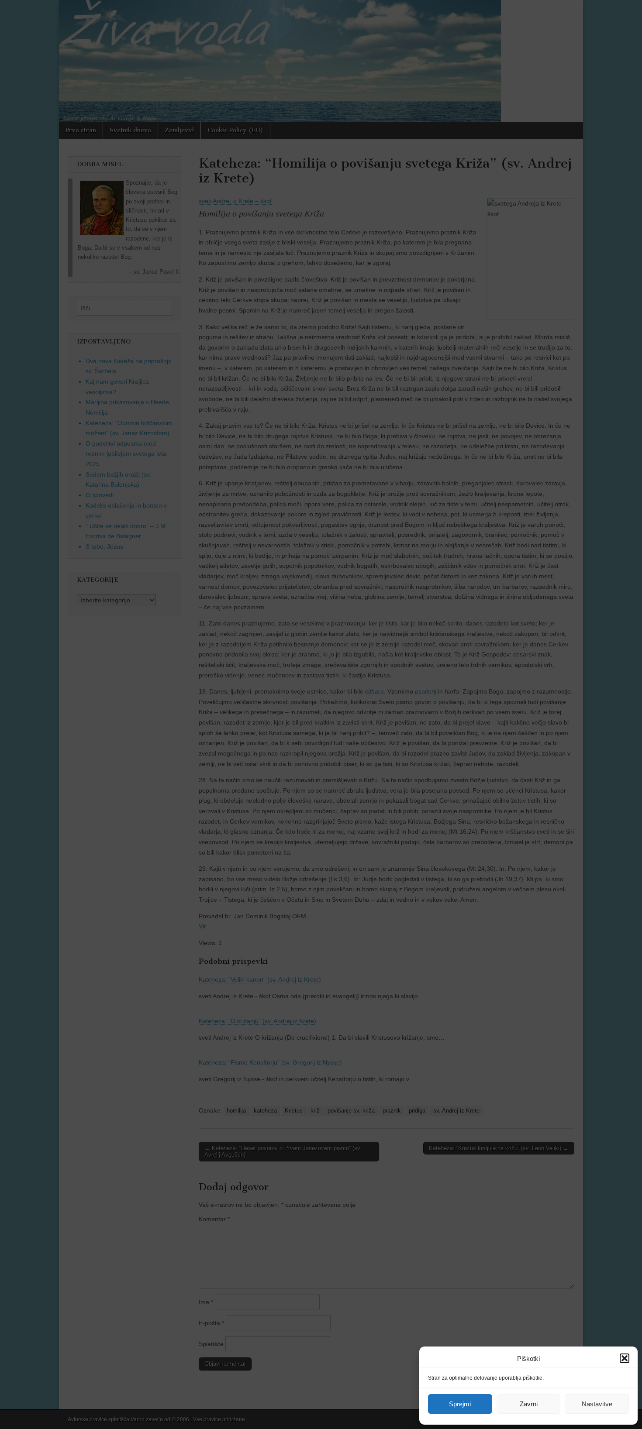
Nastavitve (597, 1404)
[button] (624, 1358)
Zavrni (529, 1404)
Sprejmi (460, 1404)
